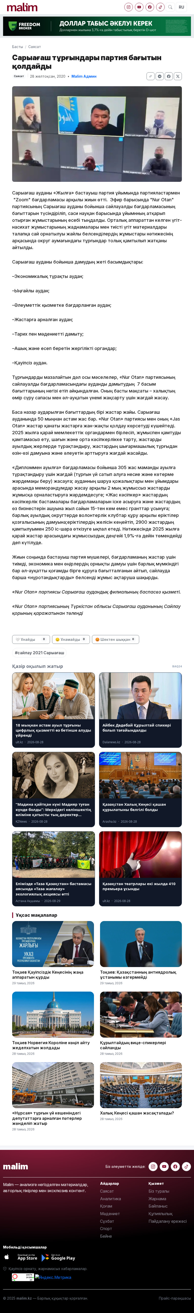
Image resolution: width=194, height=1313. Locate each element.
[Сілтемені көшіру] (151, 76)
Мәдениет (110, 1213)
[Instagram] (128, 7)
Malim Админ (83, 76)
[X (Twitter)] (178, 76)
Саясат (34, 47)
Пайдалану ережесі (168, 1221)
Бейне (106, 1236)
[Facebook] (150, 7)
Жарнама (157, 1198)
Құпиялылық (161, 1213)
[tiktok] (160, 7)
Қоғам (106, 1206)
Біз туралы (159, 1191)
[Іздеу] (170, 7)
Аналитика (110, 1198)
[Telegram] (160, 76)
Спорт (106, 1228)
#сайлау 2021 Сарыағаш (39, 652)
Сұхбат (107, 1221)
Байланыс (158, 1206)
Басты (17, 47)
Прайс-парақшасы (175, 1298)
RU (181, 7)
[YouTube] (139, 7)
